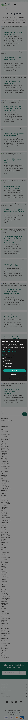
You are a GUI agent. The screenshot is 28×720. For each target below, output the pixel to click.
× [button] (24, 341)
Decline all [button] (14, 374)
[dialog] (14, 360)
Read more (8, 349)
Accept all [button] (14, 370)
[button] (14, 351)
